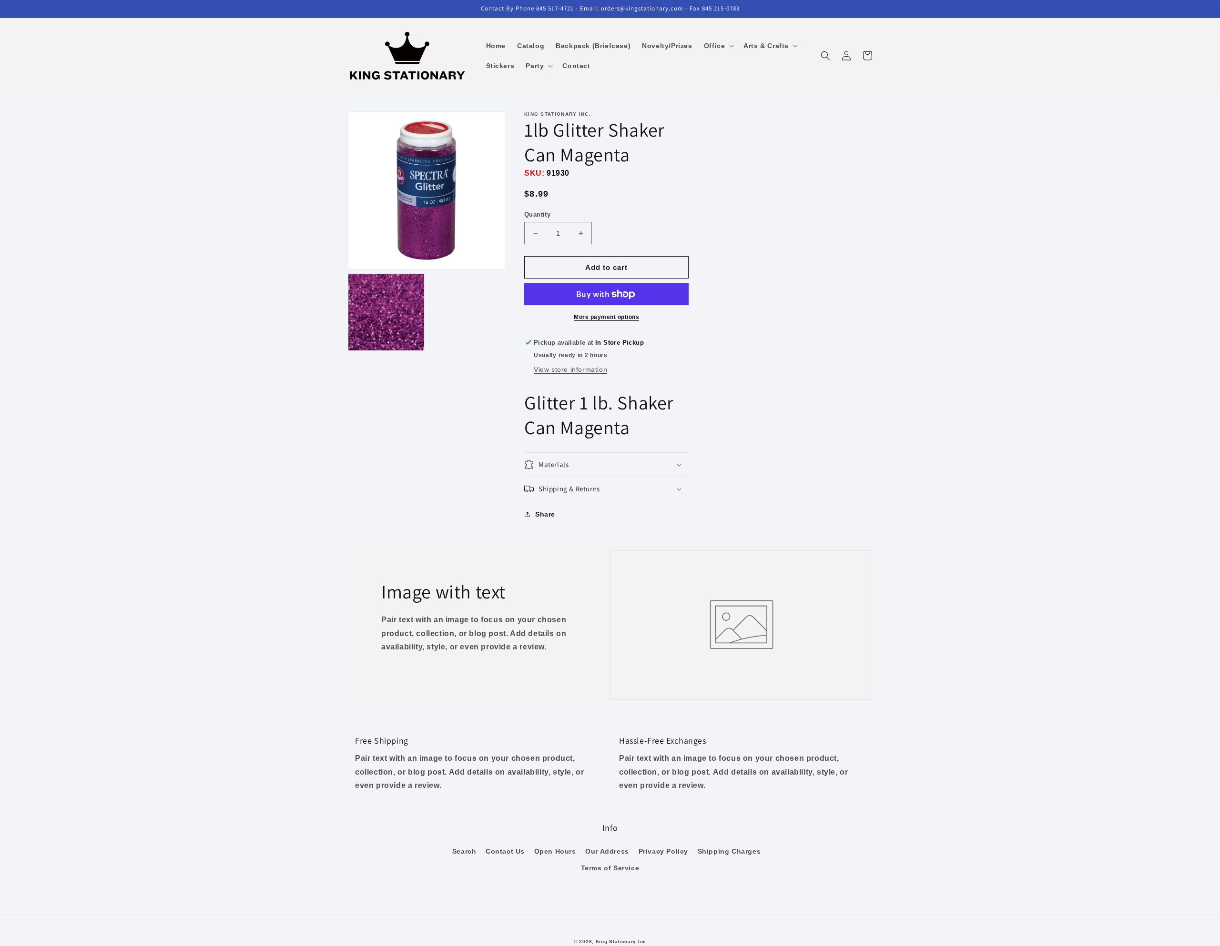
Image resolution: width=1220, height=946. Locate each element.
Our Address (607, 851)
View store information (570, 369)
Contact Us (505, 851)
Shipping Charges (729, 851)
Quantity (537, 214)
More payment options (606, 317)
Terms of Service (610, 868)
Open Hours (555, 851)
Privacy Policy (663, 851)
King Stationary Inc (621, 941)
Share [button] (545, 514)
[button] (718, 46)
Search (464, 851)
